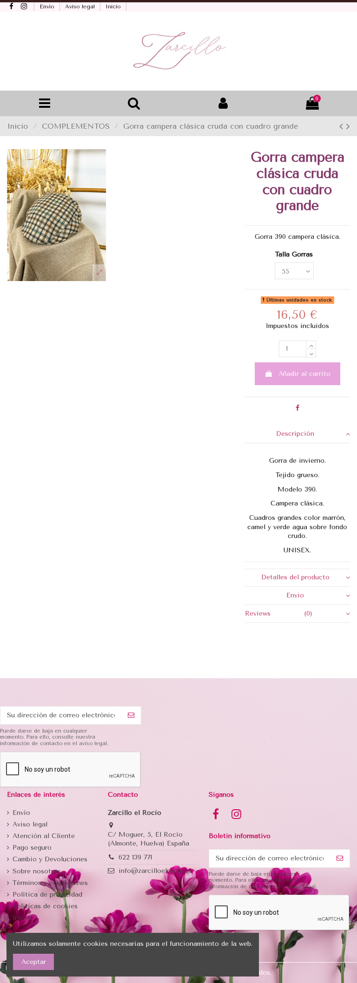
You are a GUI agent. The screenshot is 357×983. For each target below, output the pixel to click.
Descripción (295, 434)
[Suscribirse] (131, 715)
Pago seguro (32, 848)
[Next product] (348, 126)
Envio (295, 595)
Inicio (114, 6)
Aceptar (33, 962)
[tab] (297, 434)
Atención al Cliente (44, 836)
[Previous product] (342, 126)
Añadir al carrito (304, 374)
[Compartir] (297, 408)
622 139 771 (135, 857)
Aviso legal (81, 6)
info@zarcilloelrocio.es (155, 871)
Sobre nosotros (37, 871)
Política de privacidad (47, 894)
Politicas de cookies (45, 906)
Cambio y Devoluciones (50, 859)
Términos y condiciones (50, 883)
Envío (48, 6)
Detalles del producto (295, 577)
